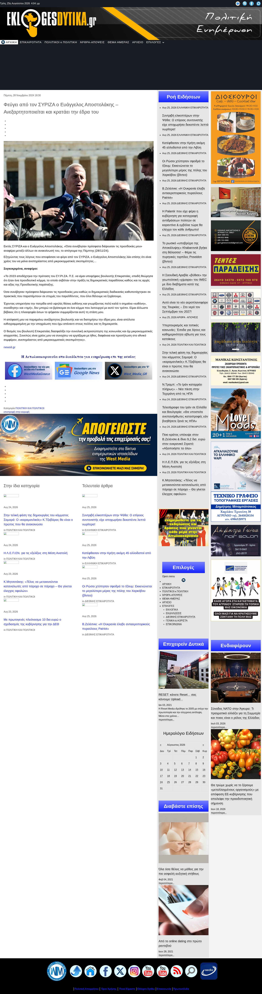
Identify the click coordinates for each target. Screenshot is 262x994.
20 (182, 776)
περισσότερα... (166, 719)
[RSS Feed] (245, 3)
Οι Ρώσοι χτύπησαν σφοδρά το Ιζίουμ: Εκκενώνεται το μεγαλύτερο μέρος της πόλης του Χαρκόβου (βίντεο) (117, 591)
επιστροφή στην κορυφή (16, 412)
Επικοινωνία (164, 989)
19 (175, 776)
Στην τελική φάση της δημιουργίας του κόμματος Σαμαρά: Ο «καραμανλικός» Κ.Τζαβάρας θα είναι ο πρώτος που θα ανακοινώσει (38, 519)
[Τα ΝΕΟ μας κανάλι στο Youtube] (162, 971)
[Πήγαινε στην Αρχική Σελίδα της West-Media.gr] (56, 971)
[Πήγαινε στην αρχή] (75, 971)
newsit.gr (9, 347)
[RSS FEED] (176, 971)
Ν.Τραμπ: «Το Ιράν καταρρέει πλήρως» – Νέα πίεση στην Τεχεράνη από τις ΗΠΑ (182, 389)
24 (161, 782)
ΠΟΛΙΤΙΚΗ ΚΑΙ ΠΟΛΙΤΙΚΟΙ (29, 408)
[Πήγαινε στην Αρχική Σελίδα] (90, 971)
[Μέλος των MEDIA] (208, 971)
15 (196, 769)
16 (204, 769)
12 (175, 769)
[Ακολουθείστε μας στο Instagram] (134, 971)
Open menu (168, 576)
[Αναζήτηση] (258, 3)
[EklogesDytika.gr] (131, 23)
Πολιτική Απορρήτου (87, 989)
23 (204, 776)
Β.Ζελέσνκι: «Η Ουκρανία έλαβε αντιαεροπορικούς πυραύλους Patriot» (183, 193)
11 (168, 769)
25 (168, 782)
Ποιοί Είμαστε (127, 989)
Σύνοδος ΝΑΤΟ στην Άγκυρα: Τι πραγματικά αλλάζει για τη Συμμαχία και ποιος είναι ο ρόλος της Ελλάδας (235, 713)
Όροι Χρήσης (109, 989)
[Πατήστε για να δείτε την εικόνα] (79, 190)
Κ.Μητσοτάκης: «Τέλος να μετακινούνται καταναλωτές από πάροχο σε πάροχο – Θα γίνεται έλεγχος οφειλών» (38, 586)
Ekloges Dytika (146, 989)
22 (196, 776)
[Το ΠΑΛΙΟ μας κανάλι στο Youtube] (148, 971)
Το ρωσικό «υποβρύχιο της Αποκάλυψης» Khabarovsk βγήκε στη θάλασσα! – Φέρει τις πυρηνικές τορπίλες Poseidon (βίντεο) (184, 252)
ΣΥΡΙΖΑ (84, 256)
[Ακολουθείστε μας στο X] (120, 971)
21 (189, 776)
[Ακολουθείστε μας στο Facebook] (251, 3)
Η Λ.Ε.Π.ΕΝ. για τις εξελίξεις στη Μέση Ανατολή (35, 553)
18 (168, 776)
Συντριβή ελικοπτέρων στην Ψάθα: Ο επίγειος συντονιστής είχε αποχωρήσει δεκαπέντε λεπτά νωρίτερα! (114, 519)
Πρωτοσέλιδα (181, 989)
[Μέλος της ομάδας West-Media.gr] (238, 3)
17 (161, 776)
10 (161, 769)
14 (189, 769)
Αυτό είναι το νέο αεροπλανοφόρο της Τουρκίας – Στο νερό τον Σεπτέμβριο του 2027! (185, 307)
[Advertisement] (131, 67)
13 (182, 769)
